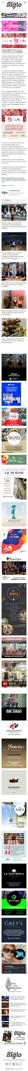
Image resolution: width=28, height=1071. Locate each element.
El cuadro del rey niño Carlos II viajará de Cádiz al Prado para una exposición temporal (18, 1004)
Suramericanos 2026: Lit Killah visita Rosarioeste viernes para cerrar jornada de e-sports (17, 998)
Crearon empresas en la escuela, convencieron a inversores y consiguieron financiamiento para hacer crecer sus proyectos (12, 255)
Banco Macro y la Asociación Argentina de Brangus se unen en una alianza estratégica (14, 284)
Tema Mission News (9, 1068)
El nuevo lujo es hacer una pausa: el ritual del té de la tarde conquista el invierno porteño (13, 340)
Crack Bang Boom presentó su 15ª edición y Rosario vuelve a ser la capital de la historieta (18, 1024)
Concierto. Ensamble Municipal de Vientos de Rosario (17, 1016)
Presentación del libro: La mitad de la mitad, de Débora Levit (18, 1010)
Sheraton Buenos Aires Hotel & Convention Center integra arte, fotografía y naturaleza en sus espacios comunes (14, 225)
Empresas (11, 185)
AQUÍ (3, 182)
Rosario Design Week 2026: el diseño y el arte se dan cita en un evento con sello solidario (14, 312)
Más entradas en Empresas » (20, 200)
